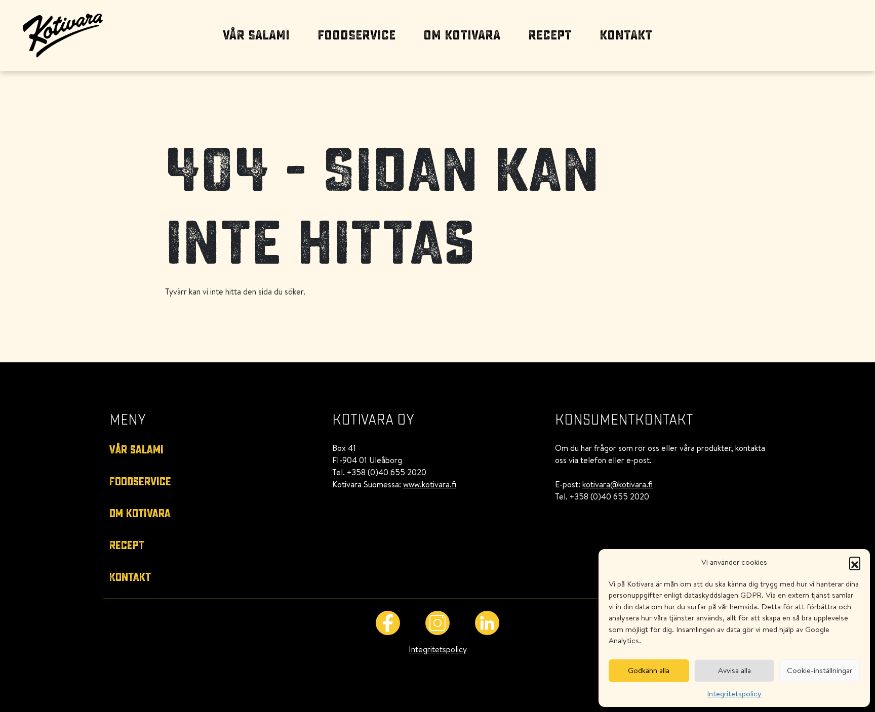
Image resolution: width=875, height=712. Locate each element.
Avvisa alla (734, 670)
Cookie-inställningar (819, 670)
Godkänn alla (648, 670)
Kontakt (626, 35)
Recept (550, 35)
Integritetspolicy (734, 693)
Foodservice (356, 35)
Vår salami (256, 35)
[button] (855, 562)
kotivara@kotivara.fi (617, 484)
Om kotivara (461, 35)
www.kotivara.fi (429, 484)
